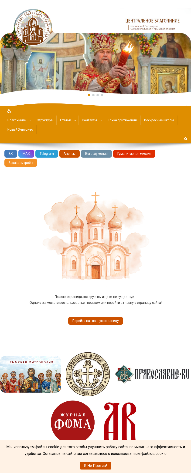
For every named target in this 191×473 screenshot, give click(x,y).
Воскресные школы (159, 120)
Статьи (65, 120)
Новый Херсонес (20, 129)
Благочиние (16, 120)
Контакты (89, 120)
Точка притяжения (122, 120)
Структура (45, 120)
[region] (95, 47)
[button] (95, 47)
